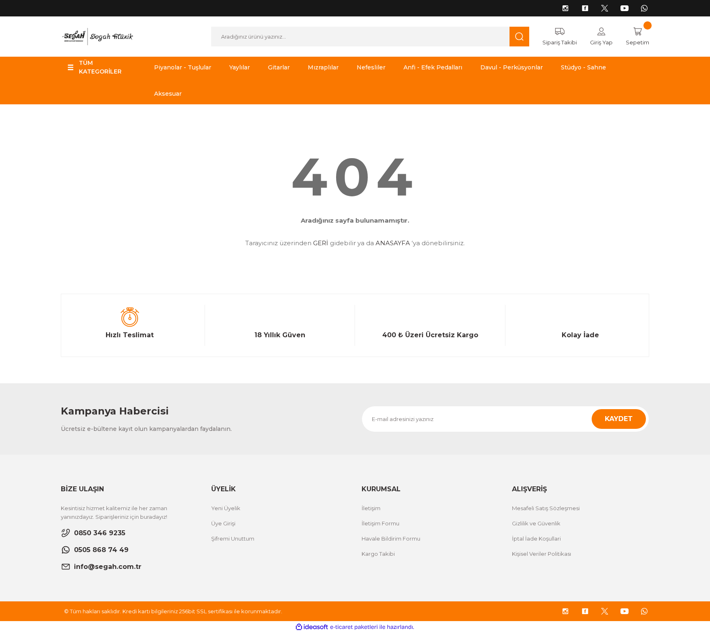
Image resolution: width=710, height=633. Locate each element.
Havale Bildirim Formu (391, 538)
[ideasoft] (311, 627)
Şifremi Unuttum (232, 538)
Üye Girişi (223, 523)
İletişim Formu (380, 523)
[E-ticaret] (354, 627)
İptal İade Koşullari (536, 538)
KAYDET (619, 419)
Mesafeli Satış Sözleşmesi (546, 508)
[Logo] (97, 36)
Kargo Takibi (378, 553)
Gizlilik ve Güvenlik (536, 523)
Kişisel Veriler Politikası (541, 553)
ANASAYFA (393, 243)
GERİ (320, 243)
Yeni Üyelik (225, 508)
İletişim (371, 508)
